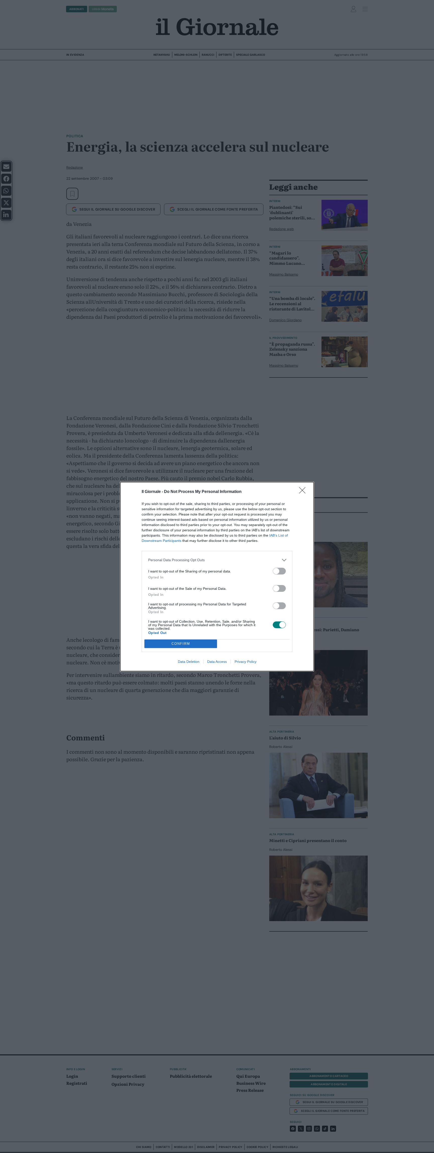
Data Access (217, 662)
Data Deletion (188, 662)
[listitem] (217, 560)
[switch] (279, 571)
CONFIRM (181, 644)
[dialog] (217, 576)
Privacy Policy (245, 662)
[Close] (304, 492)
